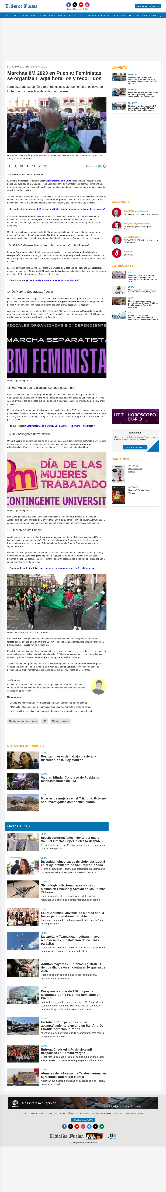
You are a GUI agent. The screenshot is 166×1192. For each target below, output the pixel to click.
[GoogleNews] (89, 1126)
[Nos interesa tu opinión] (83, 1103)
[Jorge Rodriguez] (117, 239)
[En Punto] (117, 253)
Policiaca (24, 15)
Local (14, 15)
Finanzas (52, 15)
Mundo (42, 15)
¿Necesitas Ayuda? (83, 1120)
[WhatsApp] (21, 166)
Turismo (131, 15)
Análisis (62, 15)
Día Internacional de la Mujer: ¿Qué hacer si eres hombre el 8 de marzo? (59, 426)
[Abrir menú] (7, 15)
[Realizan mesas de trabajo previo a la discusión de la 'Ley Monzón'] (23, 760)
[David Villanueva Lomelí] (117, 212)
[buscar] (159, 15)
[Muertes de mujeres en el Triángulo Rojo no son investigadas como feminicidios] (23, 802)
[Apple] (95, 1126)
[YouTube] (81, 4)
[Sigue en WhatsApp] (100, 166)
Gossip (82, 15)
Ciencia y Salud (118, 15)
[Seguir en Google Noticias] (104, 166)
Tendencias (103, 15)
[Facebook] (68, 4)
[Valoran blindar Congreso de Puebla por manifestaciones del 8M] (23, 781)
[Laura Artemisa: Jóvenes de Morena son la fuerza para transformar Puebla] (23, 918)
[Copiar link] (39, 166)
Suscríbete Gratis (135, 447)
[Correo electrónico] (33, 166)
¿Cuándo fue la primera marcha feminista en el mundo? (53, 280)
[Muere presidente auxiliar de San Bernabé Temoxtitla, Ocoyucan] (119, 290)
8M (44, 721)
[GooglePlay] (101, 1126)
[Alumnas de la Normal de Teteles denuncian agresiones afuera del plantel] (23, 1078)
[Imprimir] (46, 166)
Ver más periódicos (148, 6)
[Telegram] (27, 166)
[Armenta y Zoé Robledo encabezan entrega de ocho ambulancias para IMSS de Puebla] (119, 315)
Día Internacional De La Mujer (23, 721)
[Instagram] (87, 4)
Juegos (152, 15)
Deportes (142, 15)
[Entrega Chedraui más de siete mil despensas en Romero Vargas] (23, 1055)
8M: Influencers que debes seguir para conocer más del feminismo (62, 568)
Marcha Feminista (60, 721)
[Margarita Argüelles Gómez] (117, 226)
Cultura (92, 15)
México (34, 15)
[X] (74, 4)
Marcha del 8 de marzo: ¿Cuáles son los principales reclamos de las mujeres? (67, 209)
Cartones (72, 15)
